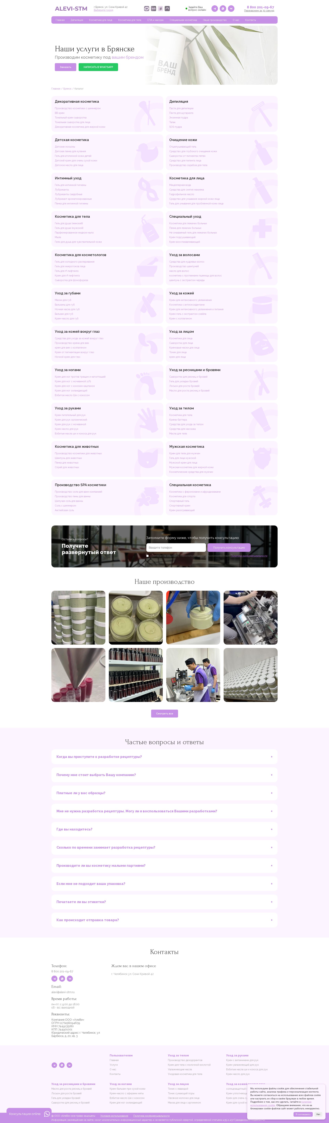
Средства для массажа (182, 429)
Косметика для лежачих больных (188, 223)
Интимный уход (68, 178)
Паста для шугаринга (181, 113)
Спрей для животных (67, 467)
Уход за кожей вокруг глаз (77, 331)
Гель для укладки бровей (183, 381)
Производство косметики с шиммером (78, 108)
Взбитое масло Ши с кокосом (72, 395)
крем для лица (177, 357)
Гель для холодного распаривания (74, 261)
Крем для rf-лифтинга (67, 275)
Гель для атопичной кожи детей (73, 156)
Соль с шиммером (65, 505)
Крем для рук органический (71, 419)
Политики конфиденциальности (249, 555)
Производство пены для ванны (72, 496)
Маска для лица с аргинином (184, 1102)
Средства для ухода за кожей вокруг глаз (79, 338)
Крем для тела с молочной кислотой (189, 1064)
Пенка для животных (66, 462)
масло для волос (179, 271)
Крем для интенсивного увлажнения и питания (196, 309)
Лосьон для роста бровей (184, 386)
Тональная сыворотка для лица (72, 122)
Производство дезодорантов (185, 1060)
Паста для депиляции (181, 108)
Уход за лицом (181, 331)
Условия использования (114, 1115)
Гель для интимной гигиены (70, 185)
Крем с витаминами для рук (242, 1060)
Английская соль (64, 510)
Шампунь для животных (68, 458)
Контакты (250, 20)
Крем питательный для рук (70, 415)
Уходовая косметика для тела (185, 1074)
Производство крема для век (72, 343)
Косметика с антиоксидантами (187, 304)
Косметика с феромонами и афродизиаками (195, 491)
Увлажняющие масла (180, 1069)
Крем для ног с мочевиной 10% (73, 381)
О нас (236, 20)
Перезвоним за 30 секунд (259, 10)
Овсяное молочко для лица (183, 1098)
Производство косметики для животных (78, 453)
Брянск (67, 88)
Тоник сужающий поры (181, 1093)
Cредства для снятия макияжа (186, 189)
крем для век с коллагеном (70, 347)
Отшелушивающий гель (182, 146)
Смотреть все (164, 713)
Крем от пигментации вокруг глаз (74, 352)
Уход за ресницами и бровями (195, 370)
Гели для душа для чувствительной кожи (78, 241)
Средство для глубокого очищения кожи (193, 151)
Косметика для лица (100, 20)
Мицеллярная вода (180, 185)
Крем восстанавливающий (184, 241)
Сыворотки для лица (181, 343)
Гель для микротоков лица (70, 266)
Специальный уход (185, 216)
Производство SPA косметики (80, 485)
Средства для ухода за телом (186, 424)
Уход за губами (68, 293)
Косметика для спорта (182, 496)
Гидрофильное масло (181, 194)
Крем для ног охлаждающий (71, 390)
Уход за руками (68, 408)
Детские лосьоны (65, 146)
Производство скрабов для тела (188, 165)
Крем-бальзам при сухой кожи (127, 1088)
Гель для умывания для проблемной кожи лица (196, 203)
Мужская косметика (186, 447)
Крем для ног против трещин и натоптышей (80, 376)
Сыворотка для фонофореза (71, 280)
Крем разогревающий (182, 510)
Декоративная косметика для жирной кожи (80, 126)
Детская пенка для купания (70, 151)
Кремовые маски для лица (184, 347)
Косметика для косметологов (80, 255)
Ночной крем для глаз (67, 357)
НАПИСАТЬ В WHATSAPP (98, 67)
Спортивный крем (179, 505)
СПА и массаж (155, 20)
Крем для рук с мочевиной (70, 424)
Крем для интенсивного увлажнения (190, 300)
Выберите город (103, 10)
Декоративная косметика (77, 101)
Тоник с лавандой (178, 1088)
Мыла (58, 237)
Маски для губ (63, 300)
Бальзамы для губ (65, 304)
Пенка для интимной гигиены (71, 203)
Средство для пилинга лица (185, 160)
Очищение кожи (183, 140)
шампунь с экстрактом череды (187, 280)
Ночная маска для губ (67, 309)
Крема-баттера (178, 419)
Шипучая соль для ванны (69, 501)
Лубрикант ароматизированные (73, 199)
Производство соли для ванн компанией (78, 491)
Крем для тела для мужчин (184, 453)
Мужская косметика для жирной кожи (191, 467)
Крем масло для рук (66, 429)
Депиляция (77, 20)
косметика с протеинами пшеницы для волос (195, 275)
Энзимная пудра (178, 117)
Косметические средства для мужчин (191, 472)
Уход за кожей (181, 293)
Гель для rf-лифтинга (66, 271)
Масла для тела (178, 433)
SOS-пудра (175, 126)
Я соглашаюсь (303, 1114)
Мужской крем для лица (183, 462)
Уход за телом (181, 408)
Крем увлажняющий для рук (242, 1064)
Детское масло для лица (69, 165)
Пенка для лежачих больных (185, 228)
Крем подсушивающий (182, 237)
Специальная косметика (183, 20)
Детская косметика (72, 140)
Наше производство (215, 20)
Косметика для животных (77, 447)
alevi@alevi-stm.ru (63, 992)
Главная (60, 20)
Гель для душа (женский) (69, 223)
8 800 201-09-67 (260, 7)
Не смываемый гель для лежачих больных (193, 232)
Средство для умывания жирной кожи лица (194, 199)
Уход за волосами (184, 255)
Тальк (172, 122)
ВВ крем (59, 113)
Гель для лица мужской (182, 458)
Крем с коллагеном (180, 318)
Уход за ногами (68, 370)
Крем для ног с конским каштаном (75, 386)
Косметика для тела (129, 20)
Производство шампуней (184, 266)
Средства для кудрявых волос (186, 261)
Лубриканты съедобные (68, 194)
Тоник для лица (178, 352)
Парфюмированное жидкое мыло (74, 232)
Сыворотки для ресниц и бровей (188, 376)
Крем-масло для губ (66, 318)
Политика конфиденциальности (151, 1115)
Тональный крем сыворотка (71, 117)
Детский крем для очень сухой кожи (76, 160)
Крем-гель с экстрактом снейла (187, 314)
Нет (318, 1114)
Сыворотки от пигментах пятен (187, 156)
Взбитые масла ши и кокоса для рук (75, 433)
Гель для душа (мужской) (69, 228)
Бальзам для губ (64, 314)
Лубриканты (62, 189)
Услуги (114, 1064)
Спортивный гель (179, 501)
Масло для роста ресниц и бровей (189, 390)
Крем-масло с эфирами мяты (127, 1093)
